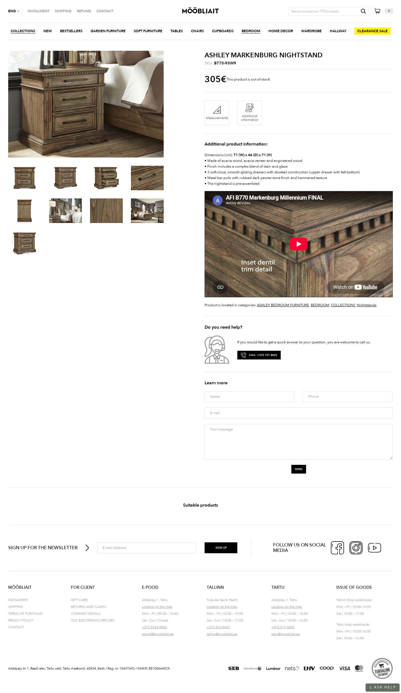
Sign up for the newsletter (42, 548)
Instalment (18, 600)
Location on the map (157, 607)
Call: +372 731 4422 (263, 355)
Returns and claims (88, 607)
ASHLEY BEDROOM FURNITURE (283, 305)
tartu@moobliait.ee (285, 634)
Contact (16, 627)
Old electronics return (92, 620)
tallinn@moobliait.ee (222, 634)
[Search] (363, 11)
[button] (15, 11)
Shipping (15, 607)
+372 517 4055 (282, 627)
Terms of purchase (25, 613)
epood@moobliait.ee (157, 634)
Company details (86, 613)
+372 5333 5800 (154, 627)
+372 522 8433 (218, 627)
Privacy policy (21, 620)
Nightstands (366, 305)
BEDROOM (320, 305)
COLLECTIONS (343, 305)
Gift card (79, 600)
